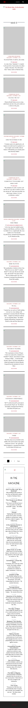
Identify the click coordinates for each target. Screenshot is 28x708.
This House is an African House (14, 500)
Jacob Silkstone (15, 266)
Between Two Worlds (14, 621)
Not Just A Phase (14, 660)
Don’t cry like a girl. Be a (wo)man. (14, 490)
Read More (14, 72)
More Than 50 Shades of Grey (14, 140)
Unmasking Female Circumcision (14, 647)
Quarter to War (14, 574)
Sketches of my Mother (14, 596)
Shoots (14, 512)
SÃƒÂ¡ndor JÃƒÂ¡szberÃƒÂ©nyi (15, 225)
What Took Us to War (14, 550)
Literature (11, 219)
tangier (14, 435)
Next (18, 461)
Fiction (5, 219)
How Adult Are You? (14, 98)
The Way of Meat (14, 609)
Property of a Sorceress (14, 537)
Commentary (12, 94)
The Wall (14, 306)
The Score (14, 685)
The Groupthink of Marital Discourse (14, 59)
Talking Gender (14, 634)
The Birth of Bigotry (14, 673)
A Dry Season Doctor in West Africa (14, 525)
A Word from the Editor (14, 56)
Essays (17, 94)
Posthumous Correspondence (14, 398)
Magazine (9, 57)
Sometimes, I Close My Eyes (14, 561)
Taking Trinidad (14, 223)
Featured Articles (8, 136)
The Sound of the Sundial (14, 348)
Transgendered (14, 587)
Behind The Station (14, 264)
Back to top (14, 704)
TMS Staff (14, 62)
